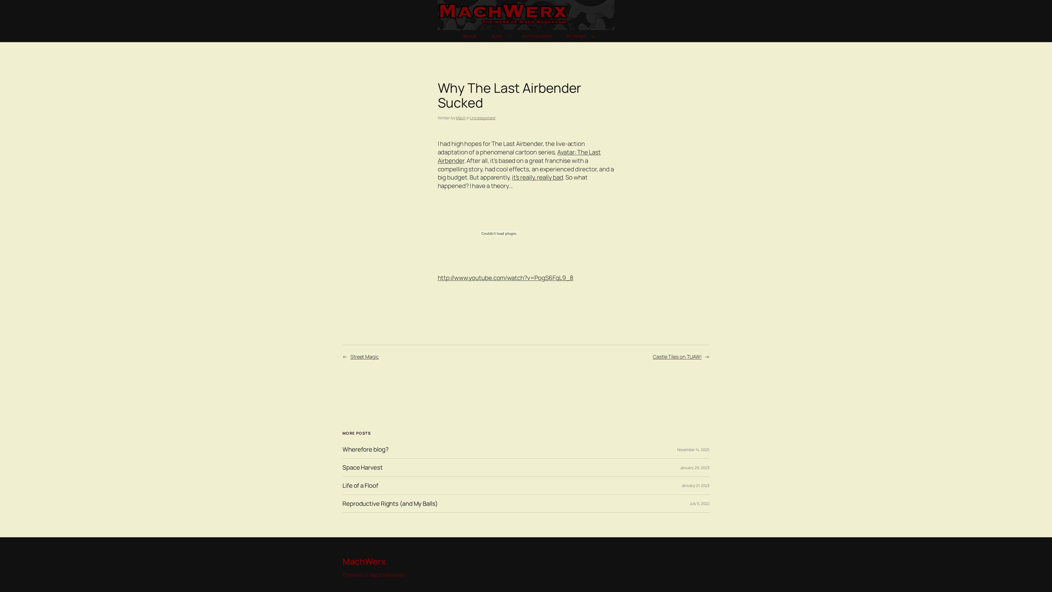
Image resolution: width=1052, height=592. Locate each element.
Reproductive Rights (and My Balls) (390, 503)
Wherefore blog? (365, 449)
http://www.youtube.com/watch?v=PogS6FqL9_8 (506, 278)
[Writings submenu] (593, 36)
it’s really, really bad (537, 177)
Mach (461, 117)
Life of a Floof (360, 485)
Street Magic (364, 356)
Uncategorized (482, 117)
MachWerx (364, 561)
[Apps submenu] (510, 36)
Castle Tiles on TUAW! (677, 356)
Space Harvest (362, 467)
